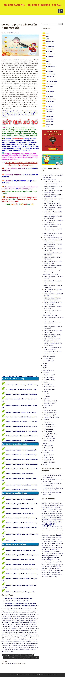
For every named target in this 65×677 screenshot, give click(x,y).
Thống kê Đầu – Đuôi (51, 99)
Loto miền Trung (50, 114)
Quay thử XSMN (49, 119)
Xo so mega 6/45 (50, 53)
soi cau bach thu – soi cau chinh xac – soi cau (32, 5)
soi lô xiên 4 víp (31, 622)
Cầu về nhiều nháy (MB (51, 417)
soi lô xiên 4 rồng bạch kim (17, 622)
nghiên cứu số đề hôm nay (53, 539)
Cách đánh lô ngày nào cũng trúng (51, 508)
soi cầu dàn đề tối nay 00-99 (57, 564)
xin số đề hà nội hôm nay (57, 574)
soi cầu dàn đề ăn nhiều (47, 566)
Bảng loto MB (48, 445)
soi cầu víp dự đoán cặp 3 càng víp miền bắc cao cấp (21, 658)
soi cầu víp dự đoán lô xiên (16, 616)
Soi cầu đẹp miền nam (50, 315)
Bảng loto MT (48, 448)
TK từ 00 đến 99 (50, 106)
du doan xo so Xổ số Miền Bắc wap (52, 522)
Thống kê (48, 64)
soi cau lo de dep (50, 543)
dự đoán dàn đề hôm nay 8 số (52, 528)
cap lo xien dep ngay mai (13, 611)
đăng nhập (11, 663)
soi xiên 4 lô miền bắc (24, 624)
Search (60, 24)
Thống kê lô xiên (50, 89)
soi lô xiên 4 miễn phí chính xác (24, 620)
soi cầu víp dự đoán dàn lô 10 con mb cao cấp (20, 603)
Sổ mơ (47, 126)
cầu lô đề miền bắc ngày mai (50, 515)
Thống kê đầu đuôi (50, 84)
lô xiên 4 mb (19, 111)
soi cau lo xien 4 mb (23, 113)
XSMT (47, 38)
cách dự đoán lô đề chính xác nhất (55, 505)
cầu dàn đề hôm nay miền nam (55, 513)
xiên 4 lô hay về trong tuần (27, 649)
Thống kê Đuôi (49, 96)
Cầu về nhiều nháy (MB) (51, 81)
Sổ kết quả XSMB (50, 43)
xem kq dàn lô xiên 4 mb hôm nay (23, 642)
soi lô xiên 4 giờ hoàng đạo (13, 618)
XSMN (47, 36)
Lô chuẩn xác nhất (49, 358)
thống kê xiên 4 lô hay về (29, 636)
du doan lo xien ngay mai (30, 611)
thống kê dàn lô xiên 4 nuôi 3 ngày (16, 632)
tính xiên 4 (14, 638)
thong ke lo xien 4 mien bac (12, 634)
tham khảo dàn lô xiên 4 (18, 626)
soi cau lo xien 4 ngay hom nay (19, 614)
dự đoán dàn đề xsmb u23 (47, 533)
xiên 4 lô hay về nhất (11, 649)
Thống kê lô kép (50, 91)
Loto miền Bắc (49, 109)
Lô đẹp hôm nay (52, 537)
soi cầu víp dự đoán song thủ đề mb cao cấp (20, 376)
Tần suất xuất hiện (50, 104)
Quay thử (46, 452)
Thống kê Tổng (50, 101)
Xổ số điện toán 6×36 (50, 401)
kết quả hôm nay (50, 41)
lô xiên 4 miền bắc (17, 115)
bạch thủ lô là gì (47, 503)
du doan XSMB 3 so (49, 525)
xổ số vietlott (49, 51)
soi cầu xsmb (49, 570)
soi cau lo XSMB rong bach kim (50, 559)
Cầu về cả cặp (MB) (50, 79)
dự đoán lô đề (57, 533)
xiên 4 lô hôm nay (7, 651)
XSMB (47, 33)
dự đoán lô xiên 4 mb (8, 613)
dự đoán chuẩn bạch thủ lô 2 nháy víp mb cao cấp (21, 605)
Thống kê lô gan (50, 86)
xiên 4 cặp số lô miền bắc (10, 643)
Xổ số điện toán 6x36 (51, 66)
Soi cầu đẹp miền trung (50, 274)
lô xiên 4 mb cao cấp (22, 613)
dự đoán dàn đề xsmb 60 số (56, 531)
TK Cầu (45, 408)
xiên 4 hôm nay (12, 645)
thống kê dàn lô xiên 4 (31, 628)
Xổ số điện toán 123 (50, 69)
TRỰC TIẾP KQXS (48, 361)
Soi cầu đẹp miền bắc (8, 609)
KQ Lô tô (45, 443)
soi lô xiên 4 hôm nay (29, 618)
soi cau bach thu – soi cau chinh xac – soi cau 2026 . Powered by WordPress (32, 675)
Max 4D (48, 61)
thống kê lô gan (49, 422)
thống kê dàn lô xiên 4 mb (10, 630)
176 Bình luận (14, 33)
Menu (60, 11)
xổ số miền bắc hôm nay (49, 576)
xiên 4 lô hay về (20, 647)
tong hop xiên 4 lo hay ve (26, 638)
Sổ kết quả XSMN (50, 46)
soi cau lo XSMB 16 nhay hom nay (50, 550)
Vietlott (45, 382)
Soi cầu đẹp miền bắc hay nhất (26, 609)
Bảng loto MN (48, 450)
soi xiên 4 (14, 624)
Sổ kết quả (46, 372)
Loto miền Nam (49, 111)
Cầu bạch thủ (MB (50, 410)
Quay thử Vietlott (50, 124)
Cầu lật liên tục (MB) (50, 76)
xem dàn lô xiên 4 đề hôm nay (20, 640)
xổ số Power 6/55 (50, 56)
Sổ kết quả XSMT (50, 49)
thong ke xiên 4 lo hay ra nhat (11, 636)
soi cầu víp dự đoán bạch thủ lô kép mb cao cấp (18, 655)
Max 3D (48, 59)
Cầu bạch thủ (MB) (50, 74)
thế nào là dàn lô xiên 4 (16, 628)
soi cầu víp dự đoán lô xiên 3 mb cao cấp (18, 598)
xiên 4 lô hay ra (9, 647)
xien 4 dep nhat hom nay (26, 643)
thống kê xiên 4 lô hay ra (29, 634)
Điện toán (46, 398)
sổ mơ (45, 464)
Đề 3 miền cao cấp (49, 356)
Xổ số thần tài (49, 71)
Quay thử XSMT (49, 121)
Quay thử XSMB (49, 116)
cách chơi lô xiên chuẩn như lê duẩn (17, 601)
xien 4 (36, 642)
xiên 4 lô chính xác (24, 645)
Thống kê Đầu (49, 94)
